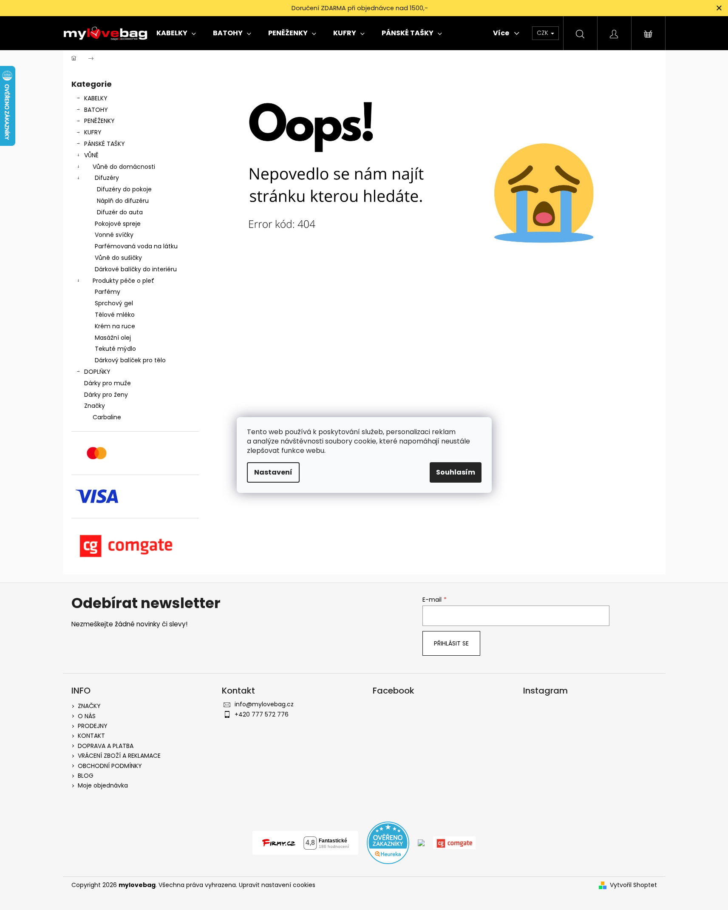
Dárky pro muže (107, 383)
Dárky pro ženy (106, 394)
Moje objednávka (103, 785)
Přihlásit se (451, 643)
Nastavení (273, 472)
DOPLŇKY (97, 371)
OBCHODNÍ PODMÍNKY (110, 766)
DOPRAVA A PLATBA (105, 746)
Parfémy (107, 291)
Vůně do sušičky (118, 257)
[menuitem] (176, 33)
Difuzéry (107, 177)
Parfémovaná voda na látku (136, 246)
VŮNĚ (91, 155)
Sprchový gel (114, 303)
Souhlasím (455, 472)
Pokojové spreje (118, 223)
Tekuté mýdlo (115, 348)
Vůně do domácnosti (124, 166)
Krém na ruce (115, 326)
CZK (543, 32)
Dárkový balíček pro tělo (130, 360)
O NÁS (87, 716)
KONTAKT (91, 735)
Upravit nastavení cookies (277, 885)
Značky (94, 405)
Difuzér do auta (120, 212)
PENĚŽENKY (99, 121)
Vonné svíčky (114, 234)
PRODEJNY (93, 726)
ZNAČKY (89, 706)
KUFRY (93, 132)
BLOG (85, 775)
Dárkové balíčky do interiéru (136, 269)
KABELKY (96, 98)
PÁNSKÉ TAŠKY (104, 143)
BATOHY (96, 109)
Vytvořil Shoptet (633, 885)
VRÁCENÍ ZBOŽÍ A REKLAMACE (119, 755)
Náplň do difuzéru (123, 200)
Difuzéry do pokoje (124, 189)
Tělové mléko (115, 314)
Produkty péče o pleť (123, 280)
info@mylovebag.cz (264, 704)
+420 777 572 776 (262, 714)
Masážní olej (113, 337)
